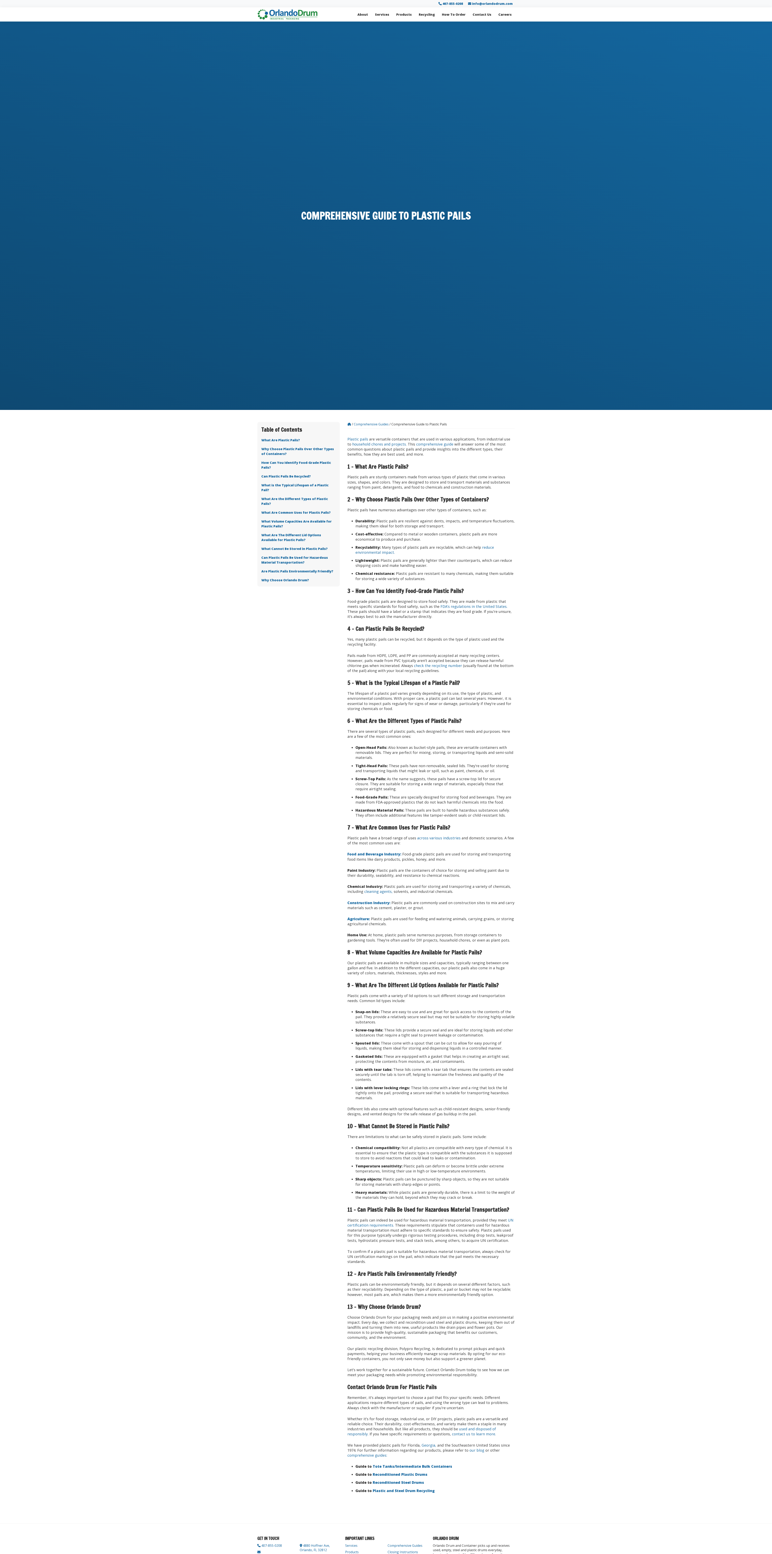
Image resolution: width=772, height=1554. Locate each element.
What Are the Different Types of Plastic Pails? (294, 501)
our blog (476, 1450)
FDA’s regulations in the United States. (473, 606)
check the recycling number (438, 665)
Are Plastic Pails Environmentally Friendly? (297, 571)
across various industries (439, 838)
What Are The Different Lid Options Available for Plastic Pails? (291, 537)
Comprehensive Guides (405, 1545)
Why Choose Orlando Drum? (285, 580)
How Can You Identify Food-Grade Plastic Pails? (296, 464)
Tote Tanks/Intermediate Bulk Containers (412, 1466)
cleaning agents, (378, 891)
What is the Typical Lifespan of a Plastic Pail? (295, 487)
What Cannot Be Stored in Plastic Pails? (294, 548)
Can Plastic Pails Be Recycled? (286, 476)
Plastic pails (357, 439)
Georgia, (429, 1445)
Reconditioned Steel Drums (398, 1482)
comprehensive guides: (367, 1455)
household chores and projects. (379, 444)
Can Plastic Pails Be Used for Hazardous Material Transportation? (294, 559)
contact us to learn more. (474, 1434)
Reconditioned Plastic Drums (400, 1474)
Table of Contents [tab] (281, 429)
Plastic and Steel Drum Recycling (404, 1490)
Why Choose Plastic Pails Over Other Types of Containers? (297, 451)
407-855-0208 (452, 3)
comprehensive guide (434, 444)
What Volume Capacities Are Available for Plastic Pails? (296, 523)
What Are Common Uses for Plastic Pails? (296, 512)
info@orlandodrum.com (492, 3)
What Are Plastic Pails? (280, 440)
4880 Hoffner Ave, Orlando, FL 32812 (315, 1547)
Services (351, 1545)
